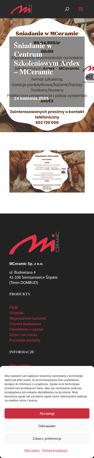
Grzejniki (16, 313)
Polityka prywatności (55, 450)
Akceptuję (47, 413)
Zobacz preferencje (47, 438)
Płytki (13, 307)
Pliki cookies (32, 450)
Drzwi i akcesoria (23, 335)
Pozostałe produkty (24, 340)
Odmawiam (47, 426)
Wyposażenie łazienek (27, 318)
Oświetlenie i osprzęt (26, 329)
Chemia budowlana (25, 324)
